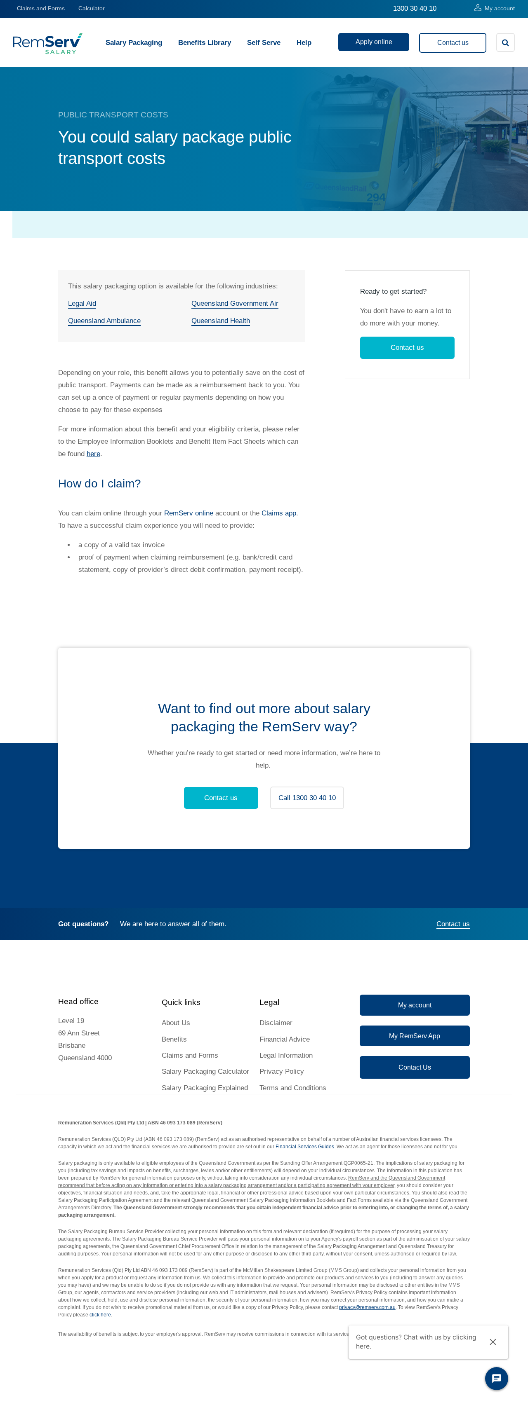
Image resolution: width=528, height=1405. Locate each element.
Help (304, 43)
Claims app (279, 513)
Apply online (374, 41)
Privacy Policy (281, 1071)
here (93, 454)
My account (500, 8)
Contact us (453, 42)
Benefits (174, 1039)
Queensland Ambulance (104, 321)
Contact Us (414, 1067)
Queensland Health (220, 321)
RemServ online (188, 513)
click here (100, 1315)
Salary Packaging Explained (205, 1088)
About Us (176, 1023)
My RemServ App (414, 1036)
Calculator (91, 8)
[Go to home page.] (47, 52)
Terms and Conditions (292, 1088)
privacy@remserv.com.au (367, 1307)
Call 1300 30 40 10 (307, 798)
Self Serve (263, 43)
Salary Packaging (134, 43)
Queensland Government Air (234, 303)
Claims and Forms (41, 8)
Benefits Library (204, 43)
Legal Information (286, 1055)
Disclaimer (275, 1023)
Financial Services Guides (305, 1147)
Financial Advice (284, 1039)
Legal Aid (82, 303)
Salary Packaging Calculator (205, 1071)
